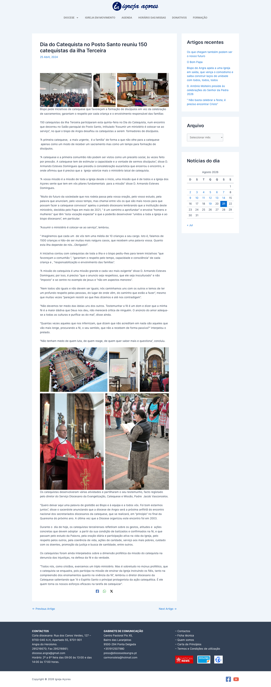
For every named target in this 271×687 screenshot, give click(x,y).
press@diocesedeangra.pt (120, 653)
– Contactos (182, 631)
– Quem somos (184, 639)
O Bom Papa (195, 62)
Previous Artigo (43, 609)
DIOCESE (69, 17)
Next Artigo (168, 609)
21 (223, 203)
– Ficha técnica (184, 635)
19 (210, 203)
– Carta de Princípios (188, 644)
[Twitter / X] (111, 591)
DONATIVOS (179, 17)
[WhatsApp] (104, 591)
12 (210, 197)
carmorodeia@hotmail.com (120, 657)
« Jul (190, 225)
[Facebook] (97, 591)
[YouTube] (236, 679)
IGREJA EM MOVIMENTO (100, 17)
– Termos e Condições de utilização (197, 648)
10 (196, 197)
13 (216, 197)
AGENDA (127, 17)
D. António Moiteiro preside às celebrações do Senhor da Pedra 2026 (207, 90)
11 (203, 197)
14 (223, 197)
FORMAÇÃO (200, 17)
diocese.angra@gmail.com (48, 653)
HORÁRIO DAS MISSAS (152, 17)
